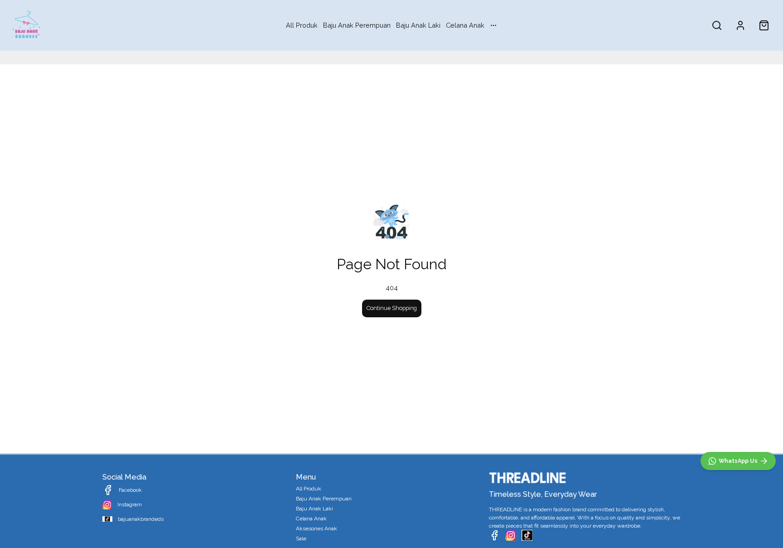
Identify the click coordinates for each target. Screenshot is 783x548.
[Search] (717, 25)
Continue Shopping (392, 308)
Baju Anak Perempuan (357, 25)
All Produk (302, 25)
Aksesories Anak (316, 528)
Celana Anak (465, 25)
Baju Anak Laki (418, 25)
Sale (301, 538)
